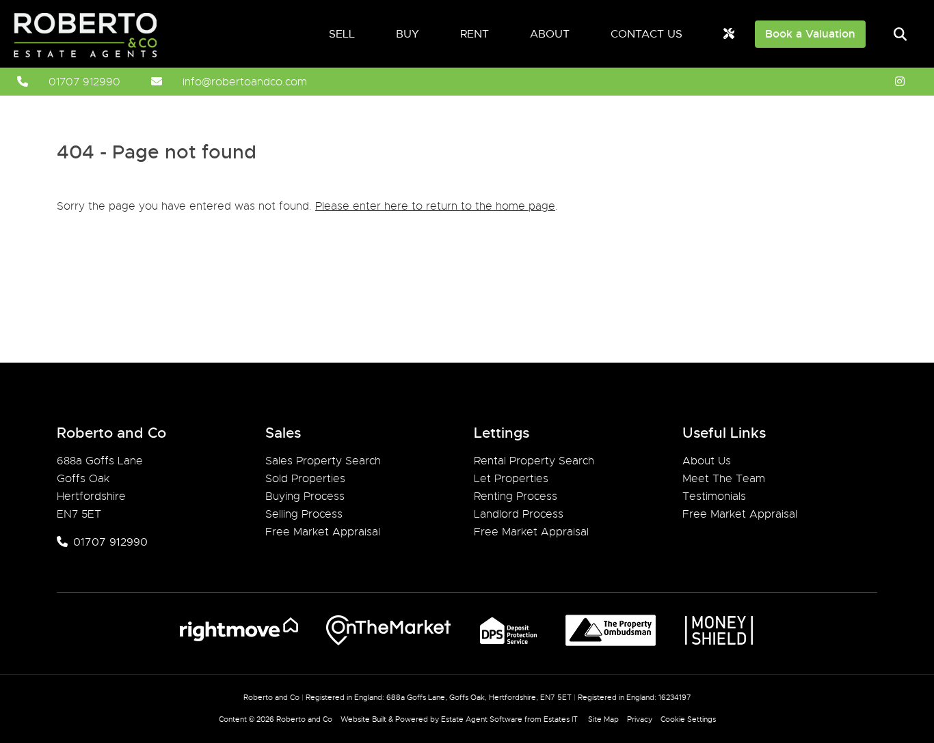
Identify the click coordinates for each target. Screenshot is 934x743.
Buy (407, 34)
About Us (706, 461)
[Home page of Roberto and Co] (101, 54)
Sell (342, 34)
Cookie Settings (688, 719)
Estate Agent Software (481, 719)
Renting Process (515, 496)
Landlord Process (518, 514)
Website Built (363, 719)
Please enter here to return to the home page (435, 206)
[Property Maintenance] (729, 34)
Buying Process (305, 496)
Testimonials (714, 496)
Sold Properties (305, 479)
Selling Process (304, 514)
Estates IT (561, 719)
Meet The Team (723, 479)
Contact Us (646, 34)
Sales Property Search (323, 461)
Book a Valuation (810, 34)
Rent (474, 34)
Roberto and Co (304, 719)
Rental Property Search (534, 461)
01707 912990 (84, 82)
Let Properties (511, 479)
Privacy (639, 719)
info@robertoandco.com (245, 82)
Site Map (603, 719)
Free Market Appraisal (322, 532)
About (550, 34)
